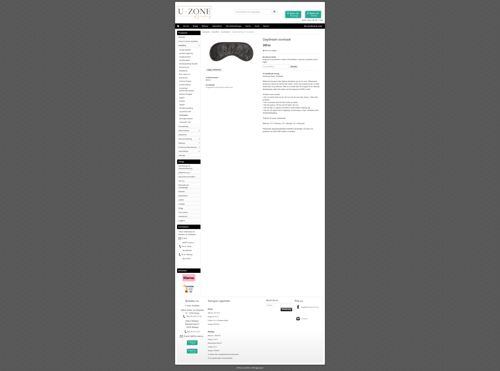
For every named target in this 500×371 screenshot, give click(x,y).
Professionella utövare (188, 147)
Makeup (182, 143)
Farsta (317, 307)
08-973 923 (195, 331)
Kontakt (182, 204)
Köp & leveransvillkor (187, 176)
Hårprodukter (184, 130)
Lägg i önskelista (214, 69)
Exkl (321, 20)
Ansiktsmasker (185, 57)
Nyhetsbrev (217, 26)
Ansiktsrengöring (186, 53)
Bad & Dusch (184, 67)
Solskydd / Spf (185, 122)
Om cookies (183, 212)
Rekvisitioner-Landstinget (184, 186)
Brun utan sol (184, 74)
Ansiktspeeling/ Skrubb (188, 64)
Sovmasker (183, 115)
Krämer (182, 101)
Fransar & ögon (185, 81)
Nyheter (205, 26)
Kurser (248, 26)
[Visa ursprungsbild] (180, 246)
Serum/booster (185, 111)
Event (257, 26)
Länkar (181, 200)
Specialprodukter (186, 118)
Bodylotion (183, 71)
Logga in (182, 220)
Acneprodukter (185, 50)
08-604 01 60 (195, 316)
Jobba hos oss (184, 172)
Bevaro (266, 26)
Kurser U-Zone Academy (188, 41)
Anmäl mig (286, 309)
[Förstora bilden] (231, 51)
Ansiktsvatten (184, 60)
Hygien (182, 97)
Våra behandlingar (234, 26)
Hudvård (182, 45)
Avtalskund (183, 216)
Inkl (315, 20)
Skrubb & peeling (186, 108)
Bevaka (294, 66)
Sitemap (182, 155)
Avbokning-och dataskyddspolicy (185, 167)
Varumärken (183, 151)
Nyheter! (182, 37)
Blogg (195, 26)
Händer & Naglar (185, 94)
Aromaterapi (183, 126)
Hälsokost (182, 135)
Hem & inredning (185, 139)
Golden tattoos (185, 84)
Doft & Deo (183, 78)
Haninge (310, 307)
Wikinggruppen (257, 368)
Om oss (186, 26)
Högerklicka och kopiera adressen (219, 87)
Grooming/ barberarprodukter (186, 89)
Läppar (182, 104)
